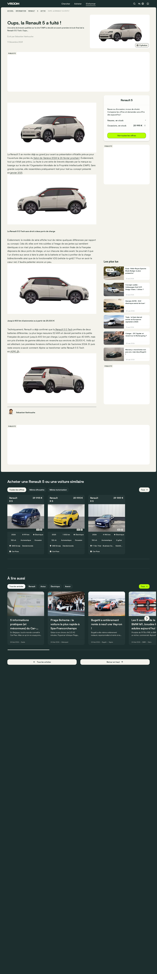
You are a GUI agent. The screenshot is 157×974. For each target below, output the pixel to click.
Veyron (111, 642)
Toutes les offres (16, 490)
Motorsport (64, 642)
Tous (143, 490)
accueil (10, 11)
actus (43, 11)
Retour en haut (113, 662)
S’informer (91, 3)
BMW (144, 642)
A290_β (14, 351)
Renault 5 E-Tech (64, 329)
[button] (25, 499)
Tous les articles (16, 586)
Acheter (78, 3)
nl (139, 4)
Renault (31, 11)
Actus (43, 586)
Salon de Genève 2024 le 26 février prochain (56, 158)
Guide (23, 642)
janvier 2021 (16, 172)
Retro (149, 642)
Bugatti (104, 642)
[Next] (147, 618)
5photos (143, 45)
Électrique (55, 586)
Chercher (65, 3)
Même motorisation (58, 490)
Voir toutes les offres (126, 135)
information (21, 11)
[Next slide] (41, 530)
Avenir (68, 586)
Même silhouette (37, 490)
